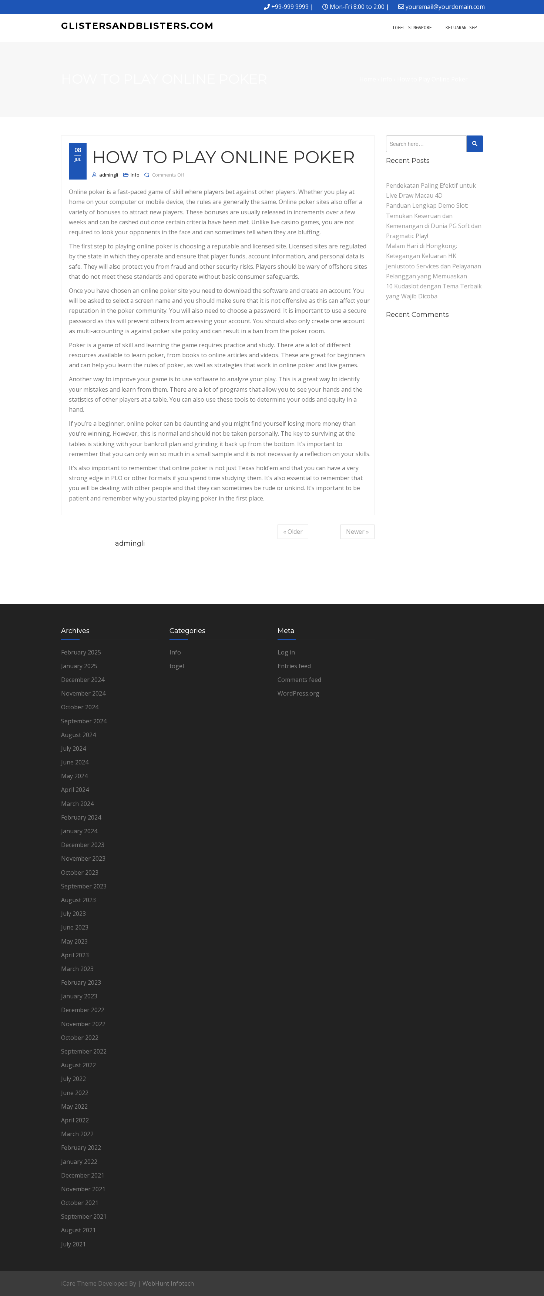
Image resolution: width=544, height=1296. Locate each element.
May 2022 (74, 1106)
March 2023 (77, 969)
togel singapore (412, 28)
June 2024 (74, 762)
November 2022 (83, 1024)
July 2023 (73, 914)
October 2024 (79, 707)
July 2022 (73, 1079)
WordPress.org (298, 693)
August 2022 (78, 1065)
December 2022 (82, 1010)
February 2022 (81, 1147)
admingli (108, 174)
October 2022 (79, 1038)
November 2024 (83, 693)
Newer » (357, 532)
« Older (293, 532)
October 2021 (79, 1203)
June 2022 (74, 1093)
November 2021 (83, 1189)
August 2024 (78, 735)
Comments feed (299, 680)
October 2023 (79, 872)
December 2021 (82, 1175)
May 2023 (74, 941)
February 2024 (81, 817)
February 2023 (81, 982)
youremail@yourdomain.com (445, 7)
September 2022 (84, 1051)
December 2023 (82, 845)
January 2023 (79, 996)
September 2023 (84, 886)
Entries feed (294, 666)
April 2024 (75, 790)
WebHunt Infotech (168, 1283)
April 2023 (75, 955)
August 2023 (78, 900)
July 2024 (73, 748)
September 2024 (84, 721)
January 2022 (79, 1162)
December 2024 (82, 680)
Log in (286, 652)
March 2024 (77, 804)
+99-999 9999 (290, 7)
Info (135, 174)
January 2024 (79, 831)
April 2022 (75, 1120)
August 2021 (78, 1230)
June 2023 (74, 927)
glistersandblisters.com (137, 25)
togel (176, 666)
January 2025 (79, 666)
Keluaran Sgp (461, 28)
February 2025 (81, 652)
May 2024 (74, 776)
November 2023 (83, 858)
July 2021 (73, 1244)
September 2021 (84, 1216)
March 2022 (77, 1134)
